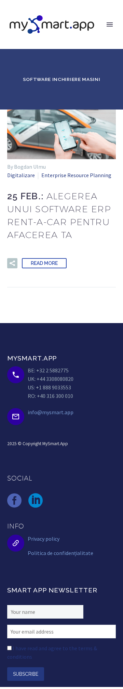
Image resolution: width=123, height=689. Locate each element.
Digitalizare (21, 175)
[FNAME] (45, 611)
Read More (44, 263)
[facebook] (14, 500)
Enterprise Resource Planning (76, 175)
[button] (12, 263)
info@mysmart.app (50, 412)
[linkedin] (35, 500)
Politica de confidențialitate (60, 553)
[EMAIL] (61, 630)
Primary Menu (110, 24)
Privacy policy (43, 538)
